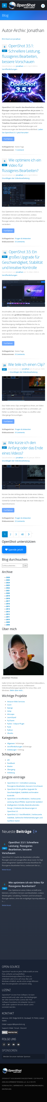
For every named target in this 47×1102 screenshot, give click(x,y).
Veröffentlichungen (9, 69)
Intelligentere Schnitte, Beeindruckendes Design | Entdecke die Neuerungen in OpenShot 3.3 (23, 808)
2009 (8, 622)
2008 (8, 625)
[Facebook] (4, 1044)
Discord (23, 1028)
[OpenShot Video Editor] (21, 5)
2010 (8, 619)
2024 (8, 582)
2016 (8, 603)
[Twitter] (9, 1044)
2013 (8, 611)
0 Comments (20, 241)
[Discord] (14, 1044)
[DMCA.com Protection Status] (10, 1032)
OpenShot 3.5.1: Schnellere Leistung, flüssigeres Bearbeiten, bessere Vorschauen (21, 53)
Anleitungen (12, 750)
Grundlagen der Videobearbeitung (15, 178)
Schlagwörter (11, 754)
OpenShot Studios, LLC (17, 1082)
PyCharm (10, 720)
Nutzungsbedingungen (34, 1085)
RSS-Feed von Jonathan (11, 39)
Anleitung (11, 772)
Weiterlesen (6, 870)
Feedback (11, 763)
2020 (8, 593)
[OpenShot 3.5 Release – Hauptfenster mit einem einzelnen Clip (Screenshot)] (23, 293)
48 (22, 534)
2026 (8, 577)
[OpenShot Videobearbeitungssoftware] (12, 1070)
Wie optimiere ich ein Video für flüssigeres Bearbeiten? (21, 165)
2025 (8, 580)
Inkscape (10, 714)
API (8, 760)
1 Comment (19, 150)
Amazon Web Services (16, 701)
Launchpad (11, 717)
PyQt (9, 727)
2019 (8, 596)
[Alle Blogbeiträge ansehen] (35, 831)
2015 (8, 606)
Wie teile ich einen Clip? (26, 364)
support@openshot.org (16, 1024)
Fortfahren (8, 139)
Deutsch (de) (6, 1089)
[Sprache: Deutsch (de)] (43, 6)
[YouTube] (18, 1044)
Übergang (11, 769)
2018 (8, 598)
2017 (8, 601)
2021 (8, 590)
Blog (5, 15)
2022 (8, 588)
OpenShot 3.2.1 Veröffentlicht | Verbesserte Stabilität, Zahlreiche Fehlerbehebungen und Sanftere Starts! (25, 817)
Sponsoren (9, 1050)
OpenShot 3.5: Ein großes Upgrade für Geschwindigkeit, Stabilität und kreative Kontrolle (22, 259)
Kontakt (8, 1013)
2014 (8, 609)
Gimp (9, 711)
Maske (10, 766)
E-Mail (11, 1028)
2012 (8, 614)
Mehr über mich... (17, 690)
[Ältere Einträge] (29, 534)
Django (10, 708)
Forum (16, 1028)
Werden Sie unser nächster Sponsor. (17, 1056)
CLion (9, 705)
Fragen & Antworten (23, 238)
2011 (8, 617)
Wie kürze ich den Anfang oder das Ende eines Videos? (22, 448)
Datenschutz (18, 1085)
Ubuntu (10, 733)
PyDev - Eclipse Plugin (15, 723)
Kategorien (9, 738)
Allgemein (11, 743)
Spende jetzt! (15, 549)
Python (10, 730)
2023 (8, 585)
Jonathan (19, 66)
